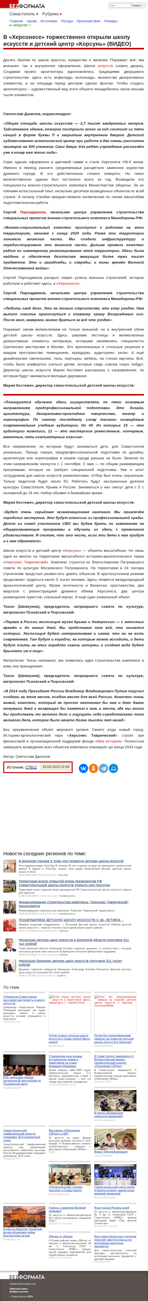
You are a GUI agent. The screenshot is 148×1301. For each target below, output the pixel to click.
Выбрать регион (19, 1291)
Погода (67, 21)
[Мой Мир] (113, 768)
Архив (32, 21)
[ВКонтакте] (83, 768)
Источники (48, 21)
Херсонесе (67, 283)
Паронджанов (32, 212)
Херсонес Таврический (25, 562)
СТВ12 (31, 767)
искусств (105, 66)
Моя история (108, 741)
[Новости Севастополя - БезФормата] (23, 5)
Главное (16, 21)
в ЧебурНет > (20, 25)
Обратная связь (19, 1288)
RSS (30, 1296)
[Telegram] (103, 768)
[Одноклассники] (93, 768)
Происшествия (88, 21)
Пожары (110, 21)
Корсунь (72, 550)
